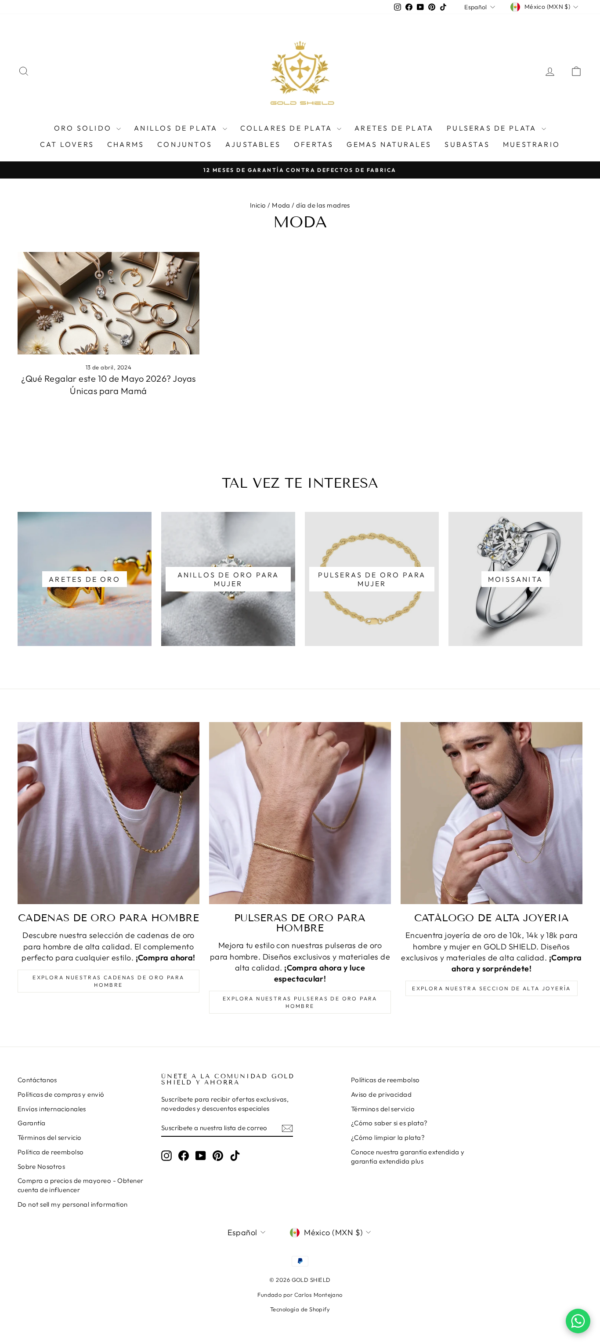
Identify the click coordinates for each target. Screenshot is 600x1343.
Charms (125, 144)
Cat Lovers (67, 144)
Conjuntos (184, 144)
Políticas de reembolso (385, 1080)
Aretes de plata (394, 128)
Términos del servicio (49, 1137)
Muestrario (531, 144)
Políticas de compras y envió (61, 1094)
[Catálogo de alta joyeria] (491, 813)
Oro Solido (84, 128)
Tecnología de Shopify (300, 1309)
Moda (281, 205)
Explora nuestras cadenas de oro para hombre (108, 981)
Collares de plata (287, 128)
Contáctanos (37, 1080)
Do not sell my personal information (73, 1204)
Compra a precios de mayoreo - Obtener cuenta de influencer (81, 1185)
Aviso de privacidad (381, 1094)
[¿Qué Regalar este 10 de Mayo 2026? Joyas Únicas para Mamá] (108, 303)
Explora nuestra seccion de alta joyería (491, 988)
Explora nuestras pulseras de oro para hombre (300, 1002)
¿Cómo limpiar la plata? (388, 1137)
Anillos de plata (177, 128)
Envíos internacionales (52, 1109)
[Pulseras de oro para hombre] (300, 813)
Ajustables (253, 144)
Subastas (467, 144)
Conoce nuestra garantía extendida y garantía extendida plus (408, 1156)
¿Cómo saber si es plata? (389, 1123)
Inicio (258, 205)
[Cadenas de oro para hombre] (108, 813)
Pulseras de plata (493, 128)
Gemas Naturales (389, 144)
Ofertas (313, 144)
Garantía (32, 1123)
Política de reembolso (50, 1152)
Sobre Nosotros (41, 1166)
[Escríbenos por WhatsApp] (578, 1321)
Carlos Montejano (318, 1294)
